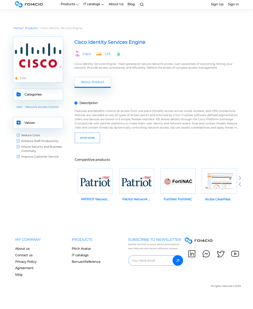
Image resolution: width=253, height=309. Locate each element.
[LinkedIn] (191, 253)
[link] (142, 4)
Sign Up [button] (217, 4)
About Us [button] (116, 4)
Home (17, 28)
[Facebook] (206, 253)
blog (18, 274)
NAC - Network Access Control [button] (38, 107)
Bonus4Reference (86, 262)
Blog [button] (131, 4)
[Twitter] (220, 253)
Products (68, 4)
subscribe (178, 260)
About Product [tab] (92, 82)
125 (107, 54)
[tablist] (157, 82)
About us (22, 248)
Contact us (24, 255)
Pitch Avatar (81, 248)
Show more (87, 137)
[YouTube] (235, 253)
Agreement (24, 268)
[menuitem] (40, 258)
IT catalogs (91, 4)
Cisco (87, 54)
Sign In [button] (233, 4)
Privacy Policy (26, 262)
